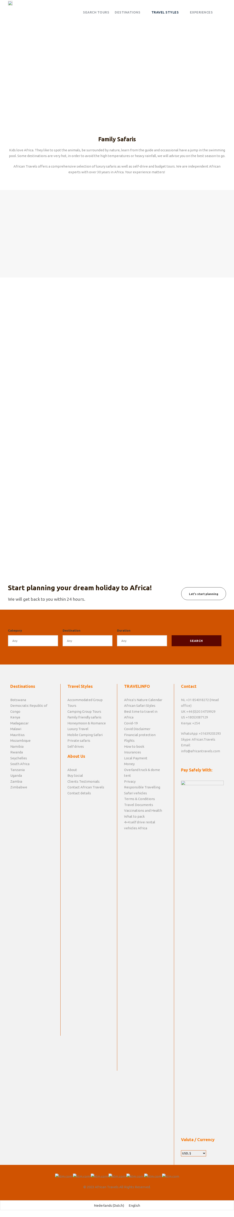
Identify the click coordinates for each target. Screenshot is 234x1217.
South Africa (19, 764)
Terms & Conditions (139, 799)
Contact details (79, 793)
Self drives (75, 746)
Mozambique (20, 740)
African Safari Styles (139, 705)
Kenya (15, 717)
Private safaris (192, 199)
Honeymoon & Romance (86, 723)
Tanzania (17, 770)
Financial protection (140, 735)
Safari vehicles (135, 793)
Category (15, 630)
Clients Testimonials (83, 781)
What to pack (134, 816)
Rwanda (16, 752)
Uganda (16, 775)
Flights (129, 740)
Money (129, 764)
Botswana (18, 700)
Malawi (15, 729)
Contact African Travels (85, 787)
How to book (134, 746)
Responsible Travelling (142, 787)
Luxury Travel (77, 729)
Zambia (16, 781)
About (72, 770)
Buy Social (75, 775)
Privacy (130, 781)
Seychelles (18, 758)
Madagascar (19, 723)
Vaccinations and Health (143, 810)
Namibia (17, 746)
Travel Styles (165, 12)
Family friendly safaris (84, 717)
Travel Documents (138, 805)
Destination (71, 630)
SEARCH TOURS (96, 12)
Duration (123, 630)
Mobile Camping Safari (85, 735)
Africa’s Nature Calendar (143, 700)
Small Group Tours (117, 199)
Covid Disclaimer (137, 729)
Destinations (127, 12)
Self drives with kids (41, 199)
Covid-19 (131, 723)
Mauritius (17, 735)
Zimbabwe (18, 787)
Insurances (132, 752)
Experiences (201, 12)
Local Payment (135, 758)
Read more (127, 535)
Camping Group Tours (84, 711)
